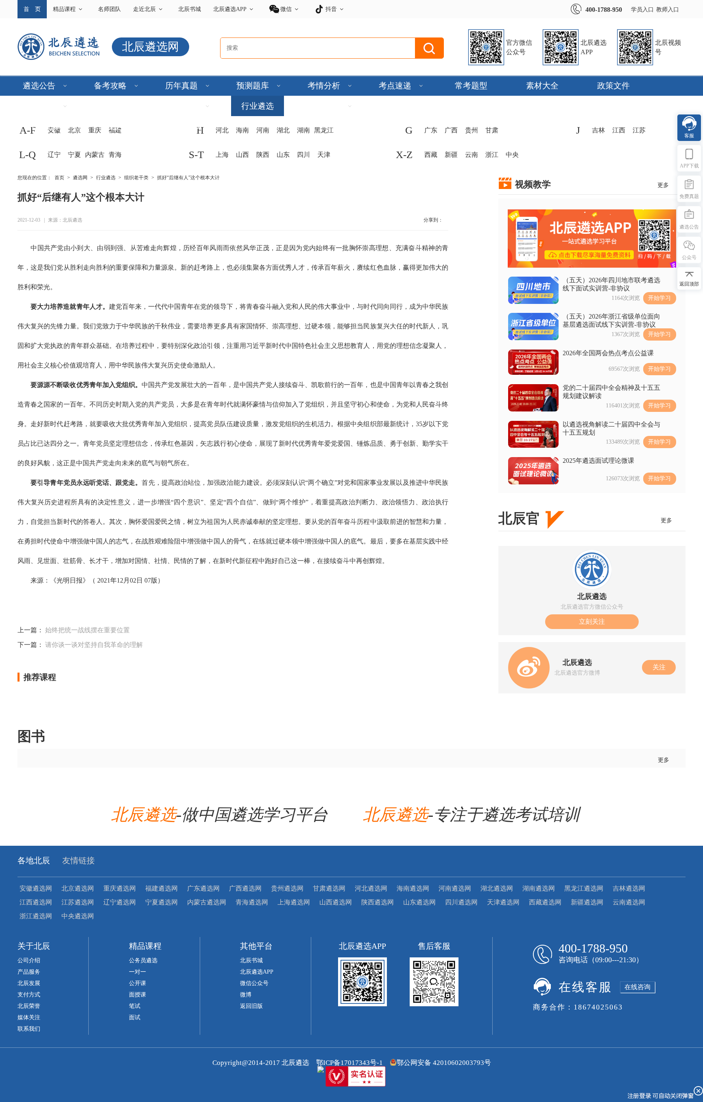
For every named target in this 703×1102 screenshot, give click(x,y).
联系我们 (28, 1029)
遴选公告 (39, 85)
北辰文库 (44, 126)
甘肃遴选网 (329, 888)
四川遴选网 (461, 902)
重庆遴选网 (119, 888)
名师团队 (109, 9)
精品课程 (64, 9)
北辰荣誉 (28, 1006)
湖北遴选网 (496, 888)
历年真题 (181, 85)
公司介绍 (28, 960)
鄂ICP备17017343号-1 (349, 1063)
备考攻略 (110, 85)
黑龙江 (324, 130)
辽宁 (54, 154)
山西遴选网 (335, 902)
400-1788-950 (603, 9)
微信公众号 (254, 983)
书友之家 (115, 126)
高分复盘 (115, 105)
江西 (618, 130)
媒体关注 (28, 1017)
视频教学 (533, 184)
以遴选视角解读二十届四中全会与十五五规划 (611, 428)
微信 (286, 9)
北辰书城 (189, 9)
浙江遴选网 (36, 916)
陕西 (262, 154)
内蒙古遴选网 (206, 902)
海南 (242, 130)
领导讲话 (324, 105)
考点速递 (395, 85)
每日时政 (400, 105)
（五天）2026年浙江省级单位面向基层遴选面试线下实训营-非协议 (611, 320)
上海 (222, 154)
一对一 (137, 972)
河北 (222, 130)
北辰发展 (28, 983)
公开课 (137, 983)
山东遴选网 (419, 902)
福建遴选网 (161, 888)
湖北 (283, 130)
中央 (512, 154)
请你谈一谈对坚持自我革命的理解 (94, 644)
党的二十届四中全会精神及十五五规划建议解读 (611, 391)
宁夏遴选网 (161, 902)
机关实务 (613, 105)
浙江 (491, 154)
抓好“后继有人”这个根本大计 (188, 177)
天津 (323, 154)
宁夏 (74, 154)
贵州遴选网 (287, 888)
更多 (663, 185)
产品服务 (28, 972)
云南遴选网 (629, 902)
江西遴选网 (36, 902)
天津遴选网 (503, 902)
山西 (242, 154)
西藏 (430, 154)
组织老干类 (136, 177)
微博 (245, 995)
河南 (262, 130)
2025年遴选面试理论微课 (598, 460)
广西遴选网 (245, 888)
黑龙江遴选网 (583, 888)
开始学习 (659, 298)
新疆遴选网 (587, 902)
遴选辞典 (471, 105)
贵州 (471, 130)
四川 (303, 154)
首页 (59, 177)
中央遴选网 (77, 916)
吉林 (598, 130)
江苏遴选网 (77, 902)
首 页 (32, 9)
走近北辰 (144, 9)
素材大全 (542, 85)
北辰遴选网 (150, 46)
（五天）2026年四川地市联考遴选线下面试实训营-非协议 (611, 284)
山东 (283, 154)
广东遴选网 (203, 888)
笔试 (134, 1006)
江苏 (639, 130)
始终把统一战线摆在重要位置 (87, 630)
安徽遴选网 (36, 888)
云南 (471, 154)
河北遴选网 (371, 888)
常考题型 (471, 85)
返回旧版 (251, 1006)
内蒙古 (95, 154)
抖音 (331, 9)
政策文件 (613, 85)
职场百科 (542, 105)
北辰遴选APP (230, 9)
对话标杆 (39, 105)
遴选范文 (181, 105)
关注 (659, 667)
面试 (134, 1017)
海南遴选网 (413, 888)
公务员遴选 (143, 960)
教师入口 (667, 10)
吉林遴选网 (629, 888)
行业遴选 (257, 105)
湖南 (303, 130)
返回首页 (186, 126)
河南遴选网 (455, 888)
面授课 (137, 995)
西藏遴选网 (545, 902)
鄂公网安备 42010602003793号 (444, 1063)
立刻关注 (592, 621)
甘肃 (491, 130)
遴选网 (80, 177)
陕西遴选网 (377, 902)
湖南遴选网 (538, 888)
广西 (451, 130)
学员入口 (642, 10)
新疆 (451, 154)
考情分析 (324, 85)
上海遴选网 (293, 902)
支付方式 (28, 995)
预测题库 (252, 85)
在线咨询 (637, 986)
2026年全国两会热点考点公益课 (608, 353)
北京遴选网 (77, 888)
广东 (430, 130)
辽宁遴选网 (119, 902)
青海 (115, 154)
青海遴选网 (252, 902)
